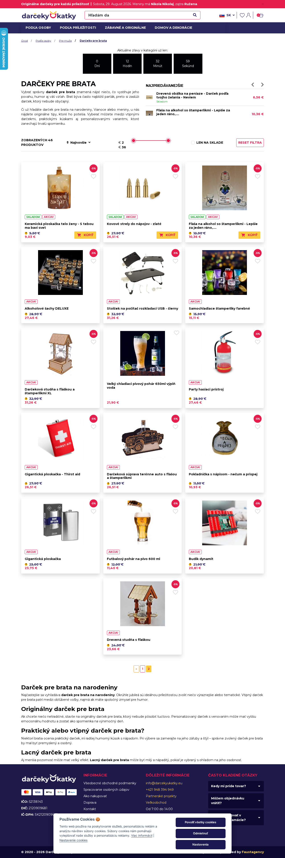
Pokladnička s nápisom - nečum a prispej (223, 474)
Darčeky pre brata (93, 40)
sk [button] (229, 15)
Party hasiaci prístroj (206, 389)
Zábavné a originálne (123, 28)
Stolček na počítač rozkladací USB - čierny (142, 308)
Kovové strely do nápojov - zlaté (134, 224)
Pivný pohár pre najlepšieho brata (184, 110)
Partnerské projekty (161, 796)
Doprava (89, 803)
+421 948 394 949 (160, 790)
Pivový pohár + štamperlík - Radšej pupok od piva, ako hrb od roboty (193, 95)
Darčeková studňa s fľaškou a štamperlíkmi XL (50, 391)
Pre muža (65, 40)
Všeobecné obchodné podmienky (109, 783)
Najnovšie (78, 143)
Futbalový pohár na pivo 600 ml (133, 559)
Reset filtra (250, 143)
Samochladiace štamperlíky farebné (219, 308)
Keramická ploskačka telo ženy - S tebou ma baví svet (59, 226)
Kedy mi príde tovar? (228, 786)
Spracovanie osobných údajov (106, 790)
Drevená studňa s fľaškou (128, 640)
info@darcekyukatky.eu (164, 783)
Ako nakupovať (95, 796)
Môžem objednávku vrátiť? (227, 800)
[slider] (133, 140)
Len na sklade (209, 143)
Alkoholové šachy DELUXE (47, 308)
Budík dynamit (201, 559)
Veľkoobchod (156, 803)
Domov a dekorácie (172, 28)
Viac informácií (141, 835)
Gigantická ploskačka (43, 559)
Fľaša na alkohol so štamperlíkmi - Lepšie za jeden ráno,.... (223, 226)
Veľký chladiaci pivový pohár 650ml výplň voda (141, 386)
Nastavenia (200, 844)
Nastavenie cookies (73, 840)
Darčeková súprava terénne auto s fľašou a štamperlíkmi (142, 476)
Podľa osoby (38, 28)
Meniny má (153, 4)
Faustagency (253, 852)
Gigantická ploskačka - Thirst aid (52, 474)
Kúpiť (88, 235)
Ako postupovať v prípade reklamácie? (228, 817)
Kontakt (89, 809)
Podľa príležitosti (76, 28)
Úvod (24, 40)
